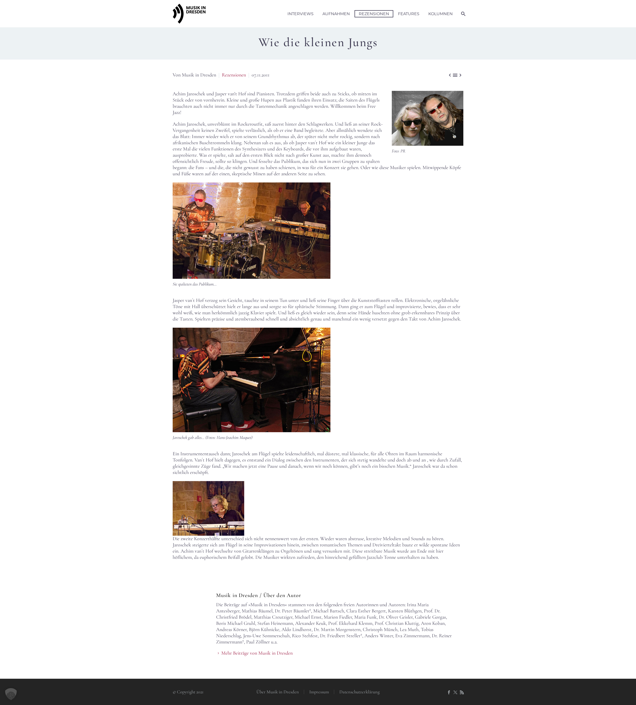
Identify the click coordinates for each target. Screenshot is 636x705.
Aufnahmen (336, 13)
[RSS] (462, 692)
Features (408, 13)
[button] (11, 694)
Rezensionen (374, 13)
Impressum (319, 692)
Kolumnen (440, 13)
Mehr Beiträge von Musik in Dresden (257, 653)
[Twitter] (455, 692)
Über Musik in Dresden (277, 692)
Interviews (300, 13)
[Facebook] (449, 692)
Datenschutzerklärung (359, 692)
